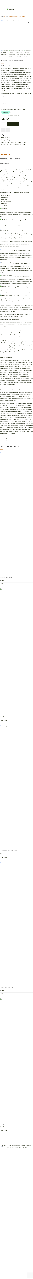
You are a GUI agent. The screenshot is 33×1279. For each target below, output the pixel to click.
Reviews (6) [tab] (4, 163)
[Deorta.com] (10, 9)
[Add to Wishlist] (3, 130)
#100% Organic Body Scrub (12, 142)
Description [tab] (5, 154)
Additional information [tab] (10, 159)
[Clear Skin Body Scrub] (16, 514)
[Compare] (8, 130)
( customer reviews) (13, 115)
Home (2, 16)
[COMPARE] (28, 583)
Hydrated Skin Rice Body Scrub (8, 850)
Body (6, 16)
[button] (29, 22)
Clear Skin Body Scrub (6, 577)
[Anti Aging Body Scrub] (16, 1060)
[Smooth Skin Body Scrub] (16, 924)
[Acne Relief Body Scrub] (16, 650)
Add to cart (13, 124)
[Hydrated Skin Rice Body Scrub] (16, 787)
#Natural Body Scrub (19, 144)
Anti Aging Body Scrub (6, 1124)
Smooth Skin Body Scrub (6, 987)
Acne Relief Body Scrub (6, 714)
